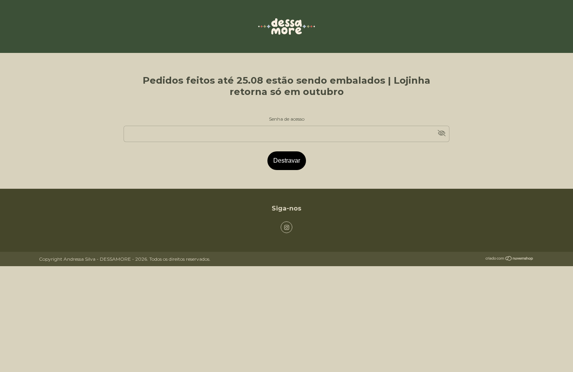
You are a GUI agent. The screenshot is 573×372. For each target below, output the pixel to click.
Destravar (286, 160)
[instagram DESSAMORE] (286, 227)
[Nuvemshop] (509, 259)
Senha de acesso (286, 119)
